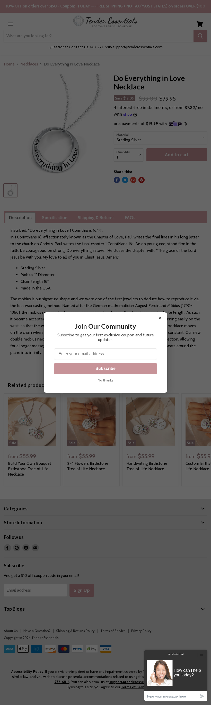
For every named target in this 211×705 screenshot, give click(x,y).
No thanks (105, 380)
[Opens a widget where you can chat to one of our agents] (175, 675)
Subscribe (105, 368)
